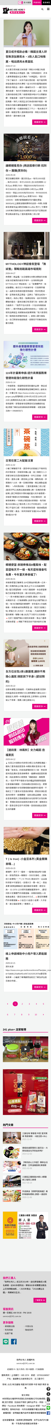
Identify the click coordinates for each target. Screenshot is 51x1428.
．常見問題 (8, 1330)
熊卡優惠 (27, 3)
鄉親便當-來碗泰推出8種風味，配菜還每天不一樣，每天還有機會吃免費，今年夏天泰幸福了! (26, 569)
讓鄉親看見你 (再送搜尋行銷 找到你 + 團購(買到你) (26, 168)
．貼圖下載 (8, 1333)
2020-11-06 (35, 1196)
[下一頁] (43, 1014)
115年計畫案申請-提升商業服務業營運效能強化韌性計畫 (26, 375)
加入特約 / (21, 1369)
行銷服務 (40, 1369)
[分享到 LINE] (48, 1408)
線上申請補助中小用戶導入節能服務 (26, 956)
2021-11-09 (34, 1137)
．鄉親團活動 (9, 1326)
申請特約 (37, 3)
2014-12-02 (35, 1151)
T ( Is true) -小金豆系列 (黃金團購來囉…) (26, 861)
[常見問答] (48, 1389)
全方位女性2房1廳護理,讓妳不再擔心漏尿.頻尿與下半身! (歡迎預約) (25, 676)
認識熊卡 (11, 1369)
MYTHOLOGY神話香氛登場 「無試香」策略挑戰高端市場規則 (26, 266)
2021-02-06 (35, 1165)
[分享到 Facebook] (48, 1413)
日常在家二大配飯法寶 (19, 460)
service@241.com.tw (12, 1316)
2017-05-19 (34, 1180)
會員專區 (46, 3)
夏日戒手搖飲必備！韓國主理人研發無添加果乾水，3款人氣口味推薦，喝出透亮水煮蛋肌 (26, 56)
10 (36, 1014)
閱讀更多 (39, 122)
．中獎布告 (28, 1326)
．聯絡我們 (28, 1330)
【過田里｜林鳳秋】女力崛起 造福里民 (25, 752)
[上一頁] (7, 1003)
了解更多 (39, 1300)
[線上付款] (48, 1399)
